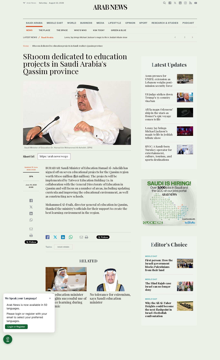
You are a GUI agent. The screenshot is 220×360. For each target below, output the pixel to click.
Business (86, 22)
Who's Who (80, 30)
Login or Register (16, 326)
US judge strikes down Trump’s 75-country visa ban (159, 97)
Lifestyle (114, 22)
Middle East (55, 22)
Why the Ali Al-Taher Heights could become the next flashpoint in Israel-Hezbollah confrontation (159, 309)
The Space (62, 30)
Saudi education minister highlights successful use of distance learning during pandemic (66, 300)
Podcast (188, 22)
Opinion (130, 22)
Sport (143, 22)
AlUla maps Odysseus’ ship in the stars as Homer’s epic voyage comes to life (159, 114)
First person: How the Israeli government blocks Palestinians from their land (159, 265)
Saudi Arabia (34, 22)
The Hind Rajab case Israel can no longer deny (158, 286)
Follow (32, 242)
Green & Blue (118, 30)
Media (100, 22)
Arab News (31, 3)
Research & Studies (165, 22)
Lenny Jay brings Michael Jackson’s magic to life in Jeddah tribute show (95, 37)
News (29, 30)
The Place (44, 30)
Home (26, 45)
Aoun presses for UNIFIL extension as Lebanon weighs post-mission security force (159, 80)
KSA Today (99, 30)
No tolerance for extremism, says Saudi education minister (110, 298)
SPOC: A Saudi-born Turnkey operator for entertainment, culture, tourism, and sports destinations (158, 153)
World (71, 22)
